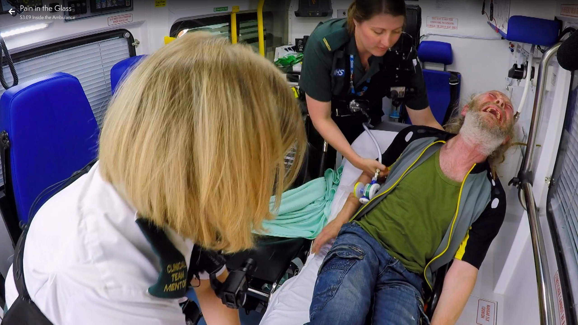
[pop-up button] (556, 317)
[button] (7, 317)
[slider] (287, 310)
